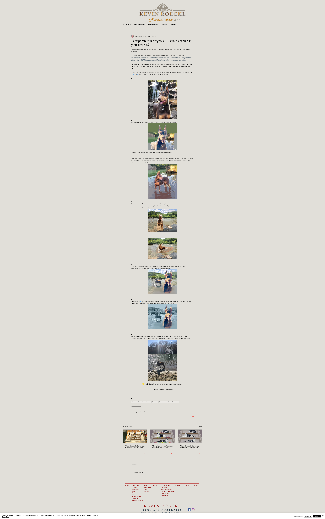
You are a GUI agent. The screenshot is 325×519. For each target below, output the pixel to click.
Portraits (173, 24)
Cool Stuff (164, 24)
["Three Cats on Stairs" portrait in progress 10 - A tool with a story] (135, 436)
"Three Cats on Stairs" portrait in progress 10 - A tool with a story (135, 446)
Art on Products (153, 24)
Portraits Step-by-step (168, 491)
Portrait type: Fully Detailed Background (168, 402)
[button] (150, 2)
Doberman (154, 402)
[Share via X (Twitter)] (136, 412)
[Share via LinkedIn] (140, 412)
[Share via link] (144, 412)
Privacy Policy (145, 512)
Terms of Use (156, 512)
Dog (139, 402)
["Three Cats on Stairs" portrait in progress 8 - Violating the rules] (190, 436)
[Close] (323, 516)
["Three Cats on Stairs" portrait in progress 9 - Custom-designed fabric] (162, 436)
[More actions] (193, 36)
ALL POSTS (127, 24)
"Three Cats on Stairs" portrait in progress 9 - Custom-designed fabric (162, 446)
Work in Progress (139, 24)
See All (200, 426)
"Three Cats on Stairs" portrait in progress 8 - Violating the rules (190, 446)
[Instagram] (193, 509)
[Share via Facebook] (132, 412)
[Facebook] (189, 509)
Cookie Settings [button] (298, 516)
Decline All (308, 516)
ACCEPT (317, 516)
